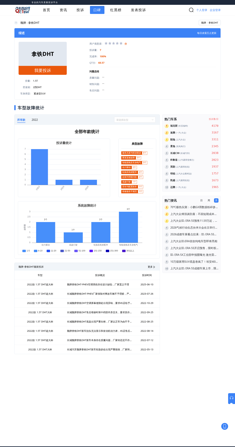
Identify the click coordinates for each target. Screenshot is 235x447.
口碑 (97, 10)
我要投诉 (42, 70)
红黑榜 (116, 10)
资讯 (63, 10)
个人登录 (201, 10)
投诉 (80, 10)
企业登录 (215, 10)
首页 (46, 10)
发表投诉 (138, 10)
